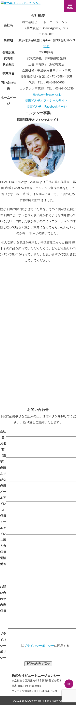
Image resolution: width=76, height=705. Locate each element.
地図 (46, 46)
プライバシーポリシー (39, 645)
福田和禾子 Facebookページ (46, 106)
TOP (68, 684)
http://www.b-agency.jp (46, 94)
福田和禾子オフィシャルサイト (46, 100)
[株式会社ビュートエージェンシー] (21, 3)
